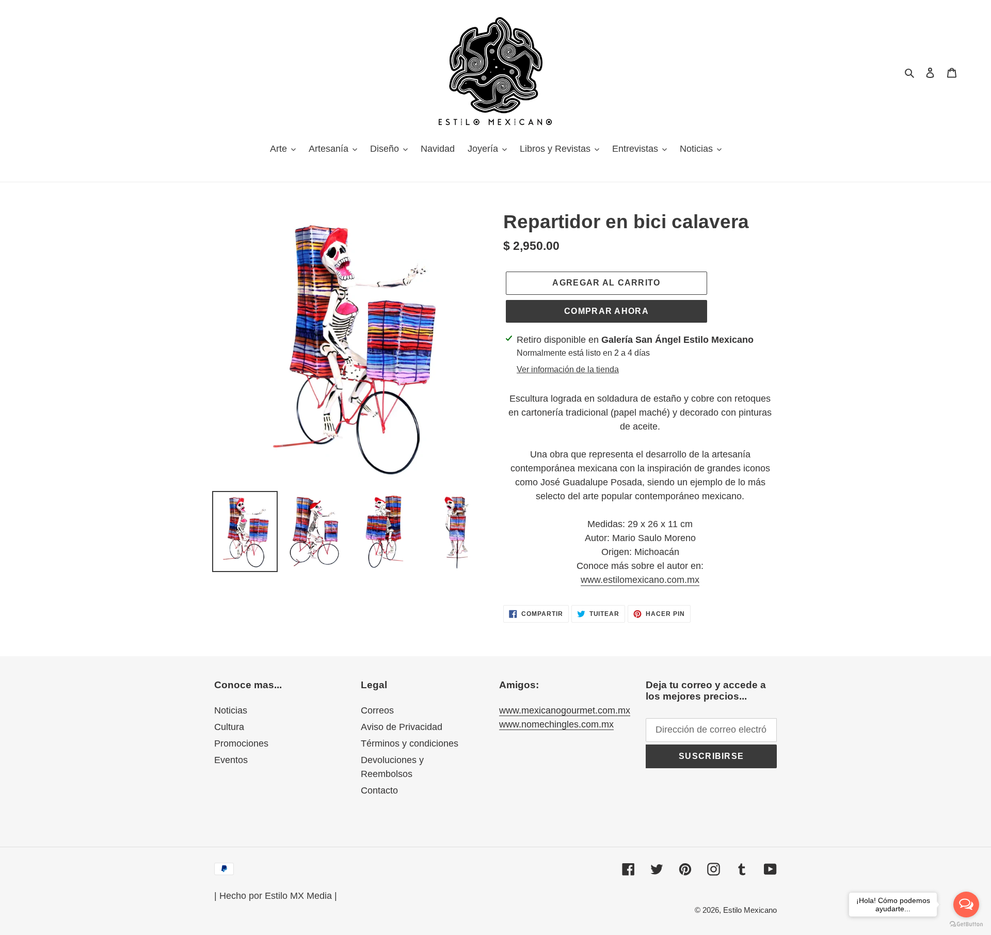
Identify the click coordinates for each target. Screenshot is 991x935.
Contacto (379, 790)
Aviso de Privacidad (401, 727)
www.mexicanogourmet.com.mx (564, 710)
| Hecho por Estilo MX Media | (275, 896)
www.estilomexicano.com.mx (640, 580)
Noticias (230, 710)
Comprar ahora (606, 311)
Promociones (241, 743)
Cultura (229, 727)
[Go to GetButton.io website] (966, 924)
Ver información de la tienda (568, 369)
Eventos (231, 760)
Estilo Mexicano (750, 910)
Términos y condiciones (409, 743)
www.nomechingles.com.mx (556, 724)
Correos (377, 710)
